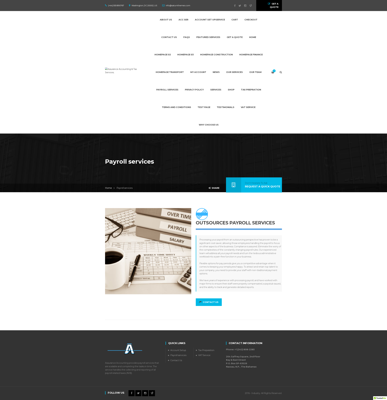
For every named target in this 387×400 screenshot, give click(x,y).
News (216, 72)
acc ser (183, 19)
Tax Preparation (206, 350)
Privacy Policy (194, 89)
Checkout (250, 19)
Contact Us (169, 37)
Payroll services (167, 89)
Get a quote (235, 37)
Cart (234, 19)
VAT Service (204, 355)
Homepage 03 (185, 54)
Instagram (243, 5)
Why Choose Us (209, 124)
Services (215, 89)
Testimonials (225, 107)
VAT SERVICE (248, 107)
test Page (204, 107)
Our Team (255, 72)
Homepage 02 (162, 54)
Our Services (234, 72)
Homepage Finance (251, 54)
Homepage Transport (170, 72)
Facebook (233, 5)
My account (198, 72)
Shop (231, 89)
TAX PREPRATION (251, 89)
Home (252, 37)
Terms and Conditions (176, 107)
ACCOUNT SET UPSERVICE (210, 19)
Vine (249, 5)
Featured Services (208, 37)
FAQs (186, 37)
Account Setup (178, 350)
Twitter (238, 5)
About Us (166, 19)
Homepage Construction (216, 54)
